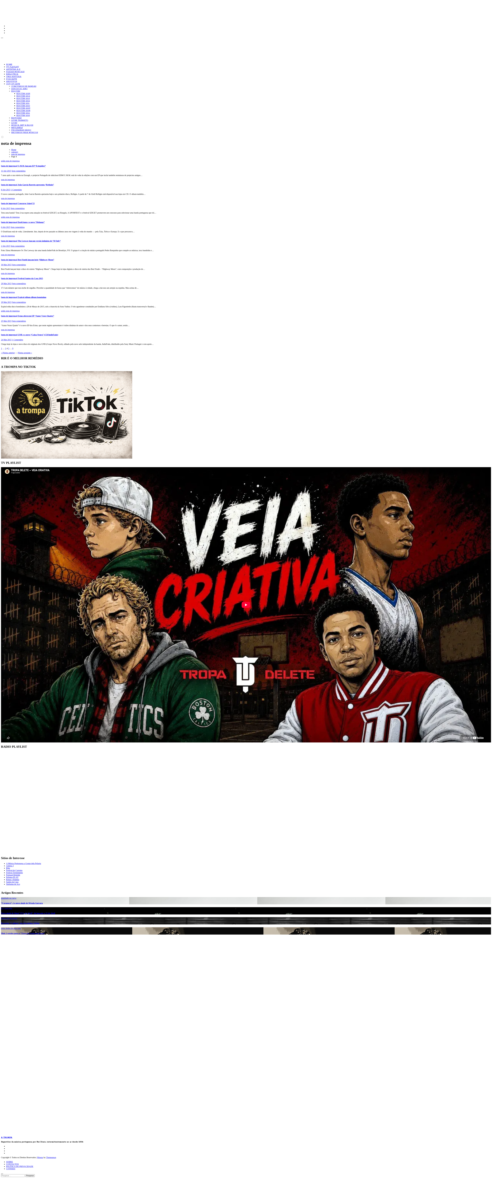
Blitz (8, 868)
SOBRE (9, 1162)
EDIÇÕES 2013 (23, 98)
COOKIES (10, 1169)
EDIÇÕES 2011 (23, 103)
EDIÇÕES (15, 91)
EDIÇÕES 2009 (23, 108)
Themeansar (51, 1157)
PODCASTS (11, 79)
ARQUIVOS (11, 81)
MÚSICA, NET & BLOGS (22, 125)
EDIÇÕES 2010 (23, 106)
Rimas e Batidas (12, 880)
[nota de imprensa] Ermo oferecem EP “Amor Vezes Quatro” (27, 316)
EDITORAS (16, 118)
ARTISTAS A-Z (13, 69)
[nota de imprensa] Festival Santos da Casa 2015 (22, 278)
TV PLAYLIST (12, 67)
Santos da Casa (12, 882)
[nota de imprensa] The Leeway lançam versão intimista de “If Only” (31, 241)
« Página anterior (8, 353)
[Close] (2, 1173)
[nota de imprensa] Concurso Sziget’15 (18, 203)
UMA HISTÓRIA (13, 77)
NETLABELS (17, 128)
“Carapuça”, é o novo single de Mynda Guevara (22, 903)
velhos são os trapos (9, 918)
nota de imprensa (13, 161)
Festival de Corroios (14, 870)
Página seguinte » (25, 353)
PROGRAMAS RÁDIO (21, 130)
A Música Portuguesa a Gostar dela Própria (23, 863)
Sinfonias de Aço (13, 884)
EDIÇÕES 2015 (23, 115)
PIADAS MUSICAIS (15, 72)
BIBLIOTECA (12, 74)
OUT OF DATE (13, 84)
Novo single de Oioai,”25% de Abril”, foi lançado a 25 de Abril (28, 913)
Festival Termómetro (14, 873)
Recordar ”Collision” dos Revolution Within (20, 923)
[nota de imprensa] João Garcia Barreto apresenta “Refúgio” (27, 185)
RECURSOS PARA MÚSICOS (24, 132)
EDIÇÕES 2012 (23, 101)
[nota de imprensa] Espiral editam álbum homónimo (23, 297)
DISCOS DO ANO (19, 89)
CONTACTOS (12, 1164)
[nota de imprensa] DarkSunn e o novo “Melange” (23, 222)
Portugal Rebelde (13, 875)
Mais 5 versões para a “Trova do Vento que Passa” (23, 933)
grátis (3, 161)
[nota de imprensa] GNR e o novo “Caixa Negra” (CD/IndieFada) (29, 335)
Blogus (40, 1157)
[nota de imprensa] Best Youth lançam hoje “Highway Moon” (27, 260)
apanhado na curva (8, 898)
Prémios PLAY (12, 877)
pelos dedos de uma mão (11, 928)
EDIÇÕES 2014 (23, 96)
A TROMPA (37, 10)
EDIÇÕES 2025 (23, 94)
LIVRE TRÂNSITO (19, 120)
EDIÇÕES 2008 (23, 111)
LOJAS (14, 123)
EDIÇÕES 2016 (23, 113)
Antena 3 (10, 866)
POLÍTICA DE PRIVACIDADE (19, 1166)
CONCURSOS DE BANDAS (23, 86)
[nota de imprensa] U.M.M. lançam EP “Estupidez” (23, 166)
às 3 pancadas (6, 908)
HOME (9, 64)
